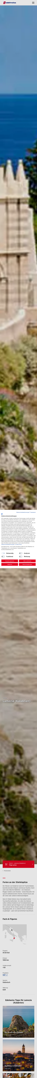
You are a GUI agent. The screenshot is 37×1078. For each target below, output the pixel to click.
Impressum (33, 512)
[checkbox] (21, 553)
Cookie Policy (18, 544)
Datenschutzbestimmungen (22, 512)
